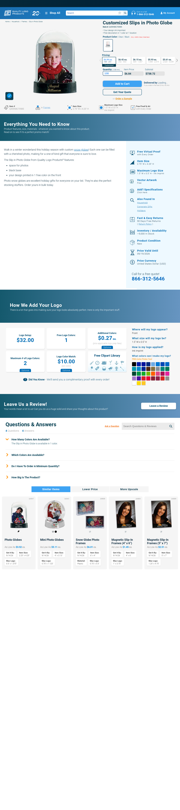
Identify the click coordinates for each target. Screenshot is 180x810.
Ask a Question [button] (112, 426)
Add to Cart (122, 83)
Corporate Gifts (144, 206)
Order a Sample (123, 98)
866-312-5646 (148, 278)
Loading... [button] (163, 82)
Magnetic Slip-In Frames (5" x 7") (157, 541)
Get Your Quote (122, 92)
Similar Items (51, 489)
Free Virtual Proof (148, 153)
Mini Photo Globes (52, 539)
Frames (24, 22)
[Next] (175, 61)
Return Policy (145, 224)
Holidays (141, 210)
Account (169, 13)
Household (15, 22)
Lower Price (90, 489)
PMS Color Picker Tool (145, 359)
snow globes (81, 149)
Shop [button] (55, 12)
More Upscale (129, 489)
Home (7, 22)
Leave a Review (158, 405)
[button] (108, 45)
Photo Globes (13, 539)
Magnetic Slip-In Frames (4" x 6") (122, 541)
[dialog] (9, 96)
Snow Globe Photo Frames (87, 541)
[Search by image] (120, 13)
